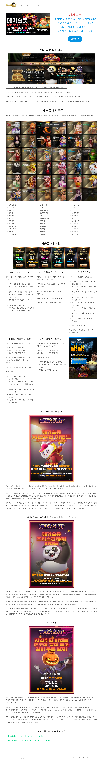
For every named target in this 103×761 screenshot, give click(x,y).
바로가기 (75, 39)
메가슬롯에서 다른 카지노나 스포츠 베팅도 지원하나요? (25, 736)
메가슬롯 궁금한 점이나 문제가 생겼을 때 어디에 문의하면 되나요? (29, 740)
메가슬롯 (71, 758)
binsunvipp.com (93, 758)
